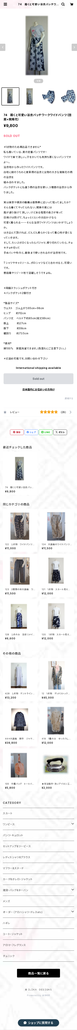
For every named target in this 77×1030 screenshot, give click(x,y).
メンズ (6, 901)
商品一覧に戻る (38, 973)
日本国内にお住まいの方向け (38, 389)
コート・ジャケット (13, 934)
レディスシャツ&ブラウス (16, 857)
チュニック (9, 955)
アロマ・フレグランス (14, 945)
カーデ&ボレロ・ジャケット (17, 879)
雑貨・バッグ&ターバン (15, 890)
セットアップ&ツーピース (17, 846)
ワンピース (9, 824)
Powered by (34, 995)
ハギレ (6, 923)
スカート (8, 813)
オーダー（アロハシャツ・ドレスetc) (23, 912)
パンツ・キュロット (13, 835)
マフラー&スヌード (13, 868)
